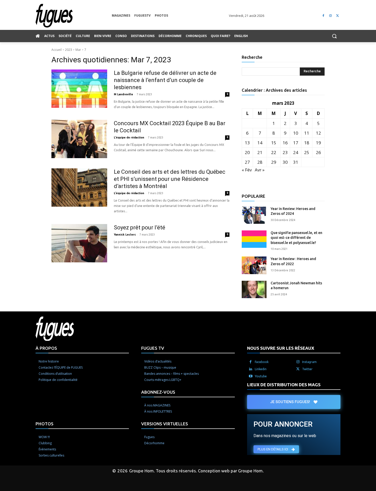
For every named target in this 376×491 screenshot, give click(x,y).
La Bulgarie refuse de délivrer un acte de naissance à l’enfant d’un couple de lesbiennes (165, 80)
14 (259, 143)
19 (318, 143)
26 (318, 152)
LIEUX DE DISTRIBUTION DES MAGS (283, 384)
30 (285, 162)
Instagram (309, 362)
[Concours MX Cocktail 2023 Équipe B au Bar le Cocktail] (79, 139)
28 (259, 162)
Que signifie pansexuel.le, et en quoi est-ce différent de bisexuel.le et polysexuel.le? (296, 238)
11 (306, 133)
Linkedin (261, 369)
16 (285, 143)
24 (295, 152)
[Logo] (74, 16)
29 (273, 162)
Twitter (307, 369)
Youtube (261, 376)
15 (273, 143)
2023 (68, 50)
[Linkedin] (250, 369)
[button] (334, 36)
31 (295, 162)
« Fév (247, 170)
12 (318, 133)
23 (285, 152)
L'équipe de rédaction (129, 137)
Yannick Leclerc (125, 234)
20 (247, 152)
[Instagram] (330, 16)
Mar (78, 50)
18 (306, 143)
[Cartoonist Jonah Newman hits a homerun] (254, 289)
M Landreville (123, 94)
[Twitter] (337, 16)
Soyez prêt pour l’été (139, 227)
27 (247, 162)
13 (247, 143)
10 (295, 133)
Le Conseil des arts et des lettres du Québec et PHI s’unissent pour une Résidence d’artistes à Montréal (169, 179)
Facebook (262, 362)
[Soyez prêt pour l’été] (79, 243)
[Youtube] (250, 376)
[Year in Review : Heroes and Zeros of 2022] (254, 265)
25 (306, 152)
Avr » (259, 170)
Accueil (56, 50)
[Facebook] (323, 16)
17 (295, 143)
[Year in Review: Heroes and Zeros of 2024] (254, 215)
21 (259, 152)
